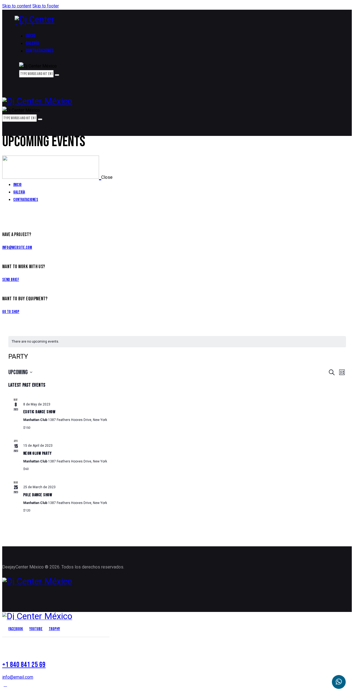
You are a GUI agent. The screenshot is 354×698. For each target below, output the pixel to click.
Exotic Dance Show (39, 412)
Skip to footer (45, 6)
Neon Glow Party (37, 453)
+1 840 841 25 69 (24, 664)
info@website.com (17, 247)
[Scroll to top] (5, 684)
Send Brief (10, 279)
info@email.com (17, 677)
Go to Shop (10, 311)
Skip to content (16, 6)
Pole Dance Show (37, 495)
